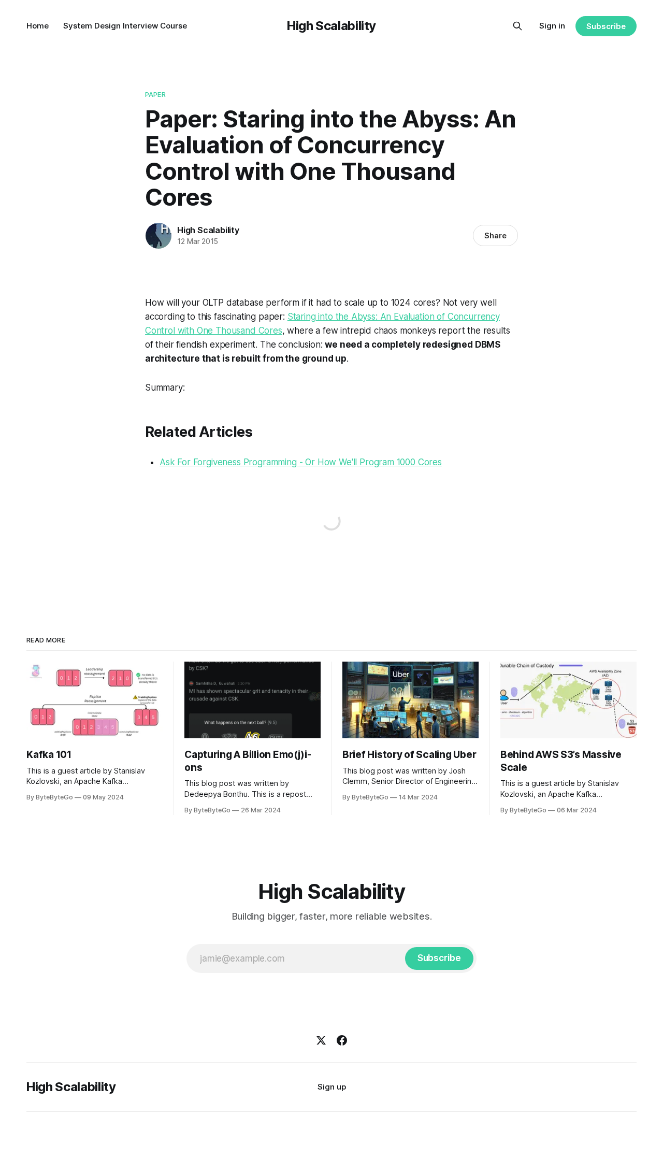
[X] (321, 1040)
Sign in (552, 26)
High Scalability (331, 25)
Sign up (332, 1087)
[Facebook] (342, 1040)
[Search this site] (517, 26)
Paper (155, 94)
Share (495, 235)
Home (37, 26)
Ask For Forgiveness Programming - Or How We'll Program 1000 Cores (301, 462)
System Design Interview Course (125, 26)
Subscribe (605, 26)
